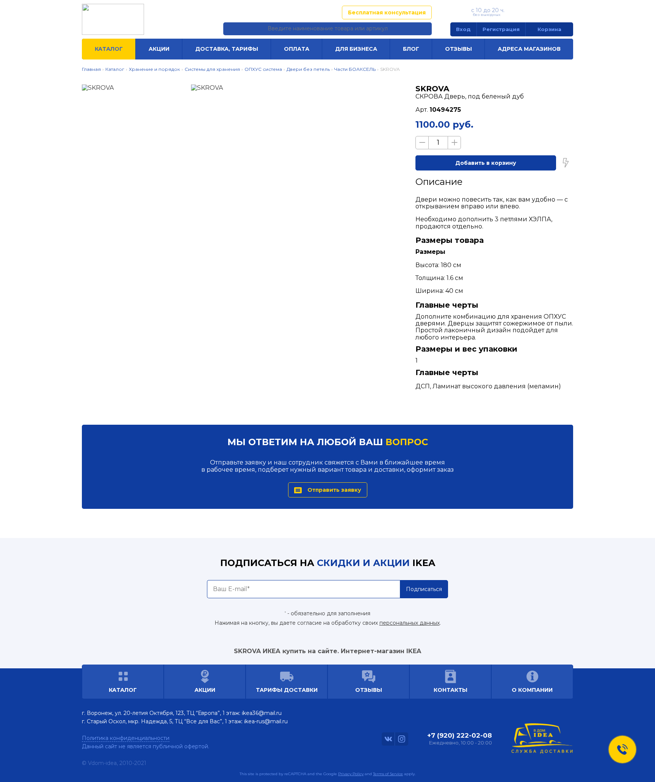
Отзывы (458, 48)
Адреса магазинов (299, 12)
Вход (463, 29)
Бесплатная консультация (387, 12)
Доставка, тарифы (226, 48)
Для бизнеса (356, 48)
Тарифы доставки (287, 690)
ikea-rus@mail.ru (266, 721)
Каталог (109, 48)
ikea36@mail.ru (262, 713)
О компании (532, 690)
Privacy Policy (351, 773)
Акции (159, 48)
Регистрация (501, 29)
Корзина (549, 29)
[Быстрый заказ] (565, 162)
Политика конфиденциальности (125, 738)
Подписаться (424, 589)
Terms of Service (388, 773)
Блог (411, 48)
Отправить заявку (334, 489)
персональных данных (409, 622)
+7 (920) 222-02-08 (540, 12)
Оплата (296, 48)
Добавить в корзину (485, 163)
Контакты (450, 690)
